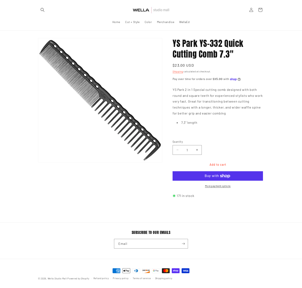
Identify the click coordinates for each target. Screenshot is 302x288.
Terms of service (142, 278)
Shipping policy (163, 278)
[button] (42, 9)
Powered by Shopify (78, 278)
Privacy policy (121, 278)
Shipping (178, 71)
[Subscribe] (183, 244)
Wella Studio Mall (57, 278)
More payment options (218, 185)
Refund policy (101, 278)
